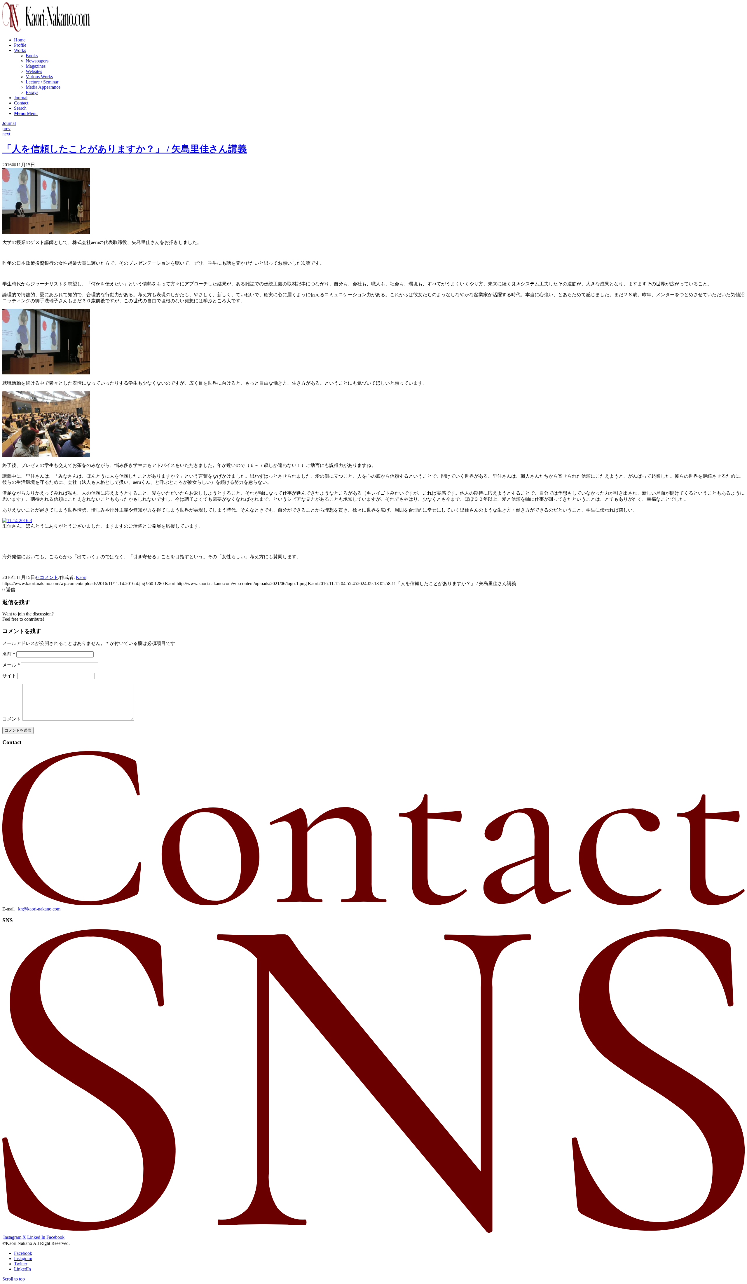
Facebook (55, 1237)
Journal (9, 123)
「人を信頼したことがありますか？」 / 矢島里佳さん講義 (124, 149)
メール (11, 664)
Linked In (36, 1237)
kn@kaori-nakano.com (39, 908)
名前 (8, 654)
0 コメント (47, 577)
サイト (9, 675)
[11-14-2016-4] (46, 232)
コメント (11, 718)
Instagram (12, 1237)
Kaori (81, 577)
